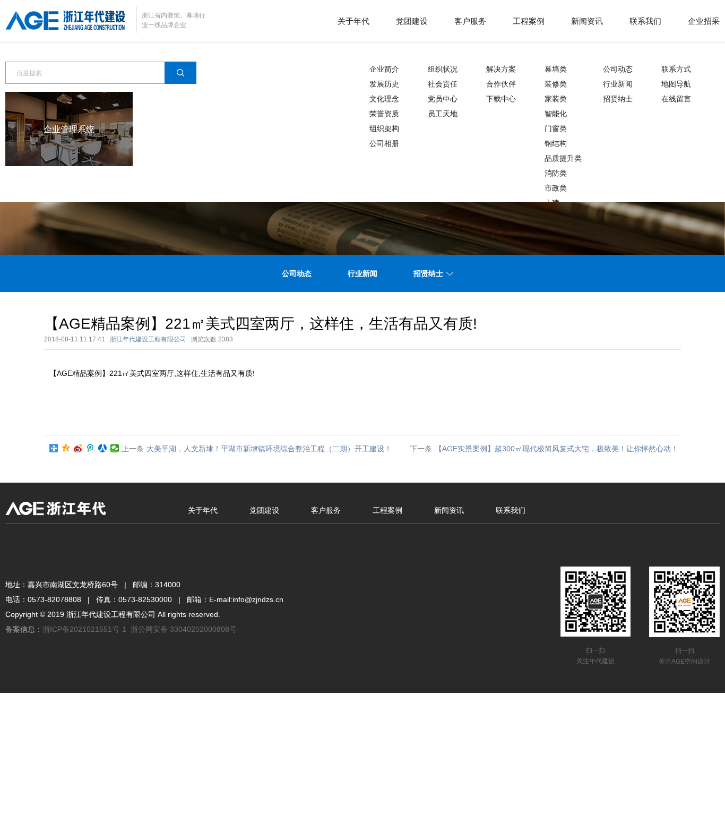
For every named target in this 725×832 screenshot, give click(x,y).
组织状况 (443, 69)
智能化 (556, 113)
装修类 (556, 84)
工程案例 (529, 20)
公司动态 (618, 69)
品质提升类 (563, 158)
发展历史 (384, 84)
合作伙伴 (501, 84)
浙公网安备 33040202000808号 (184, 629)
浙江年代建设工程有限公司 (148, 339)
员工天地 (443, 113)
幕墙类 (556, 69)
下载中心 (501, 99)
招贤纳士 (618, 99)
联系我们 (645, 20)
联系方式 (676, 69)
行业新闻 (618, 84)
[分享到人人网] (102, 448)
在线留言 (676, 99)
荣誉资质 (384, 113)
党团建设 (412, 20)
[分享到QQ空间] (66, 448)
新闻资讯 (587, 20)
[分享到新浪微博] (78, 448)
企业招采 (704, 20)
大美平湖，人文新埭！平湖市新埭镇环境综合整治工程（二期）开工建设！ (269, 448)
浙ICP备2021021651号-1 (84, 629)
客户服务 (470, 20)
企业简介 (384, 69)
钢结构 (556, 143)
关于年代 (353, 20)
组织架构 (384, 128)
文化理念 (384, 99)
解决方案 (501, 69)
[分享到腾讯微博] (90, 448)
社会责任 (443, 84)
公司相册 (384, 143)
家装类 (556, 99)
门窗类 (556, 128)
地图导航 (676, 84)
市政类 (556, 188)
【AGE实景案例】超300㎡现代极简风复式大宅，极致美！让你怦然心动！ (556, 448)
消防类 (556, 173)
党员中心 (443, 99)
